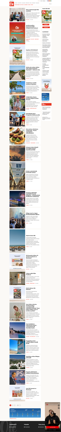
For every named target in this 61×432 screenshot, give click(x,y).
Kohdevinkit (28, 142)
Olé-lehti (27, 19)
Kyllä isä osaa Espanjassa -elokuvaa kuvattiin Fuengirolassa (46, 55)
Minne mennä (17, 4)
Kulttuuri (22, 4)
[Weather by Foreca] (13, 418)
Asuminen (26, 4)
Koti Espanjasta (32, 336)
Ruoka (29, 4)
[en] (48, 0)
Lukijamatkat (23, 2)
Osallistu (16, 2)
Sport (32, 4)
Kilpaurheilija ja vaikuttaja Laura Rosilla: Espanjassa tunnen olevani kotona (46, 46)
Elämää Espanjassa (33, 108)
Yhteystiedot (37, 2)
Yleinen (27, 92)
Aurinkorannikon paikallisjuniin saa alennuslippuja (45, 50)
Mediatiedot (33, 2)
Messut (31, 2)
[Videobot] (52, 416)
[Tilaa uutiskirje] (46, 85)
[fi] (47, 0)
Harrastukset (32, 283)
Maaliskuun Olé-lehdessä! (46, 42)
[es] (49, 0)
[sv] (50, 0)
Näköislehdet (27, 2)
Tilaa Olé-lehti (19, 2)
